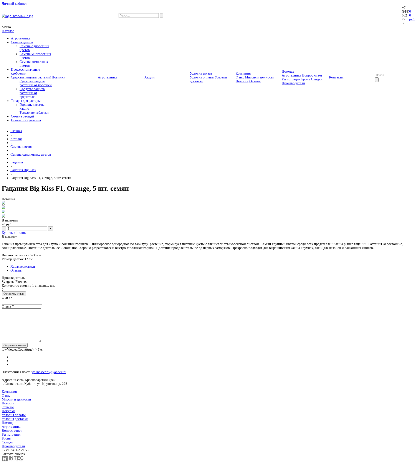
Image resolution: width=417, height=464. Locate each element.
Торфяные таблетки (34, 112)
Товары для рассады (26, 101)
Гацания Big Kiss (23, 170)
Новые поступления (26, 120)
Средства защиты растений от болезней (36, 83)
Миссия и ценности (259, 77)
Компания (9, 391)
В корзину (9, 236)
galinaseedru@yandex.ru (49, 372)
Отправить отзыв (14, 345)
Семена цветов (22, 42)
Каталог (16, 139)
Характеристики (22, 266)
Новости (242, 81)
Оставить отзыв (13, 293)
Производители (293, 83)
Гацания (16, 162)
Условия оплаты (202, 77)
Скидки (317, 79)
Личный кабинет (14, 3)
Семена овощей (22, 116)
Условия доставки (15, 419)
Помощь (8, 423)
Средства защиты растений (31, 77)
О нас (240, 77)
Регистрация (291, 79)
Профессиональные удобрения (25, 71)
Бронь (305, 79)
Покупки (8, 411)
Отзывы (255, 81)
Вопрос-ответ (312, 75)
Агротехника (20, 38)
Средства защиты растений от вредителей (32, 93)
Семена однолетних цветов (30, 154)
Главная (16, 131)
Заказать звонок (13, 454)
